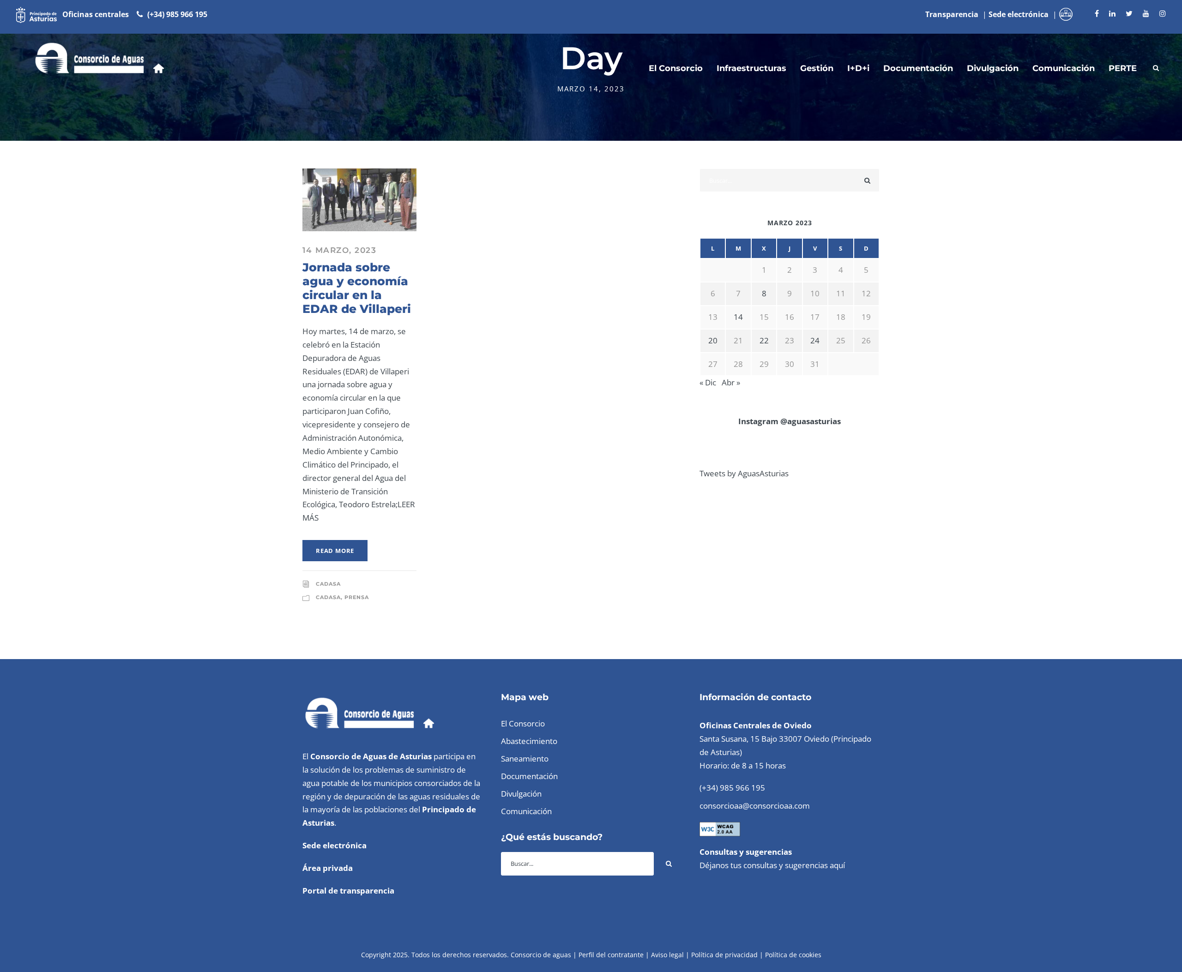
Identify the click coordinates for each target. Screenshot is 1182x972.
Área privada (327, 868)
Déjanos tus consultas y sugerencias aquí (772, 865)
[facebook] (1097, 13)
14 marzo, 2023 (339, 250)
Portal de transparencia (348, 890)
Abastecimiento (529, 741)
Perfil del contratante (611, 954)
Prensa (356, 597)
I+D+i (858, 68)
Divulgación (993, 68)
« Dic (708, 382)
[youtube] (1146, 13)
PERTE (1123, 68)
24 (815, 340)
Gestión (816, 68)
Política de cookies (793, 954)
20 (713, 340)
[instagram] (1162, 13)
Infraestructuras (751, 68)
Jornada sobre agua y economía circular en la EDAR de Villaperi (356, 288)
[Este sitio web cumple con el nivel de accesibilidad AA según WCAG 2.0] (720, 828)
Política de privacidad (724, 954)
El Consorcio (676, 68)
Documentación (918, 68)
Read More (335, 550)
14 (738, 317)
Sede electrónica (334, 845)
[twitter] (1129, 13)
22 (764, 340)
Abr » (731, 382)
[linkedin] (1112, 13)
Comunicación (1063, 68)
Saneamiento (525, 758)
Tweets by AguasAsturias (744, 473)
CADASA (328, 584)
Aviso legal (667, 954)
